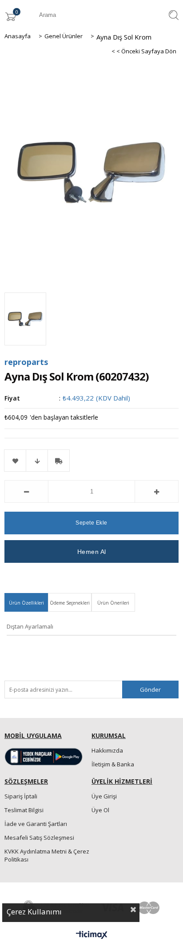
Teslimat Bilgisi (24, 810)
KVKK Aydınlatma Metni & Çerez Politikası (46, 855)
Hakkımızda (107, 750)
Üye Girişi (104, 796)
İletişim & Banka (113, 764)
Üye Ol (100, 810)
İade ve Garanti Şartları (35, 824)
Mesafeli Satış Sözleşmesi (39, 838)
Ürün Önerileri (113, 603)
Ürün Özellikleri (26, 603)
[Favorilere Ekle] (15, 460)
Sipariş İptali (20, 796)
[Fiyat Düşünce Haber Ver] (37, 460)
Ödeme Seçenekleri (70, 603)
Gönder (150, 689)
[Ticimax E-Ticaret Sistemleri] (91, 935)
